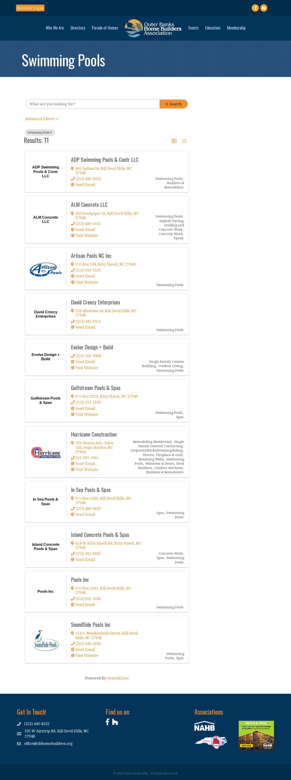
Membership (236, 28)
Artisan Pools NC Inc (91, 255)
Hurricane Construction (94, 434)
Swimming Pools (39, 132)
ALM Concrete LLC (89, 204)
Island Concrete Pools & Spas (100, 534)
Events (193, 28)
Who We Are (55, 28)
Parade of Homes (105, 28)
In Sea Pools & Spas (91, 489)
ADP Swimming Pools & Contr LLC (104, 159)
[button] (174, 141)
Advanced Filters (39, 118)
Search (176, 103)
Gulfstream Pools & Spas (95, 387)
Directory (78, 28)
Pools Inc (80, 579)
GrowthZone (118, 678)
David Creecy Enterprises (95, 302)
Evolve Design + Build (92, 347)
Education (212, 28)
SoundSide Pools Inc (90, 624)
